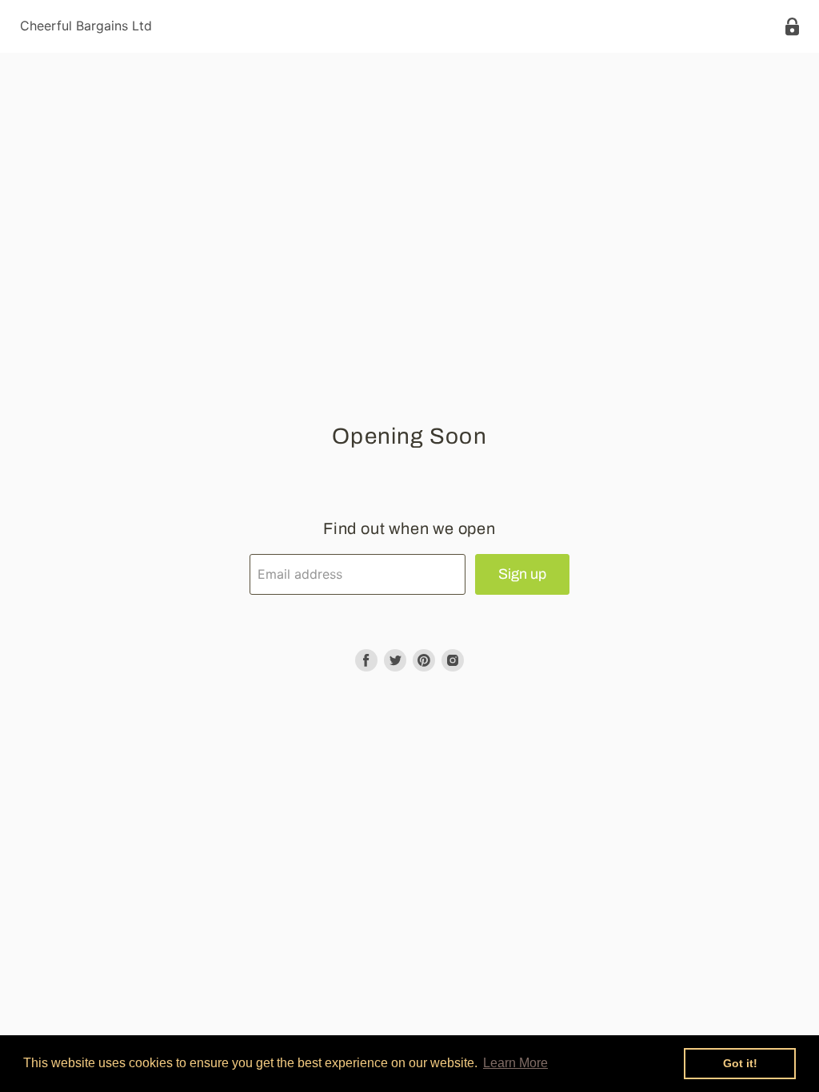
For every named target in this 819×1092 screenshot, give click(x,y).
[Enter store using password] (792, 26)
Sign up (522, 574)
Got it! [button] (740, 1063)
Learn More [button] (515, 1063)
